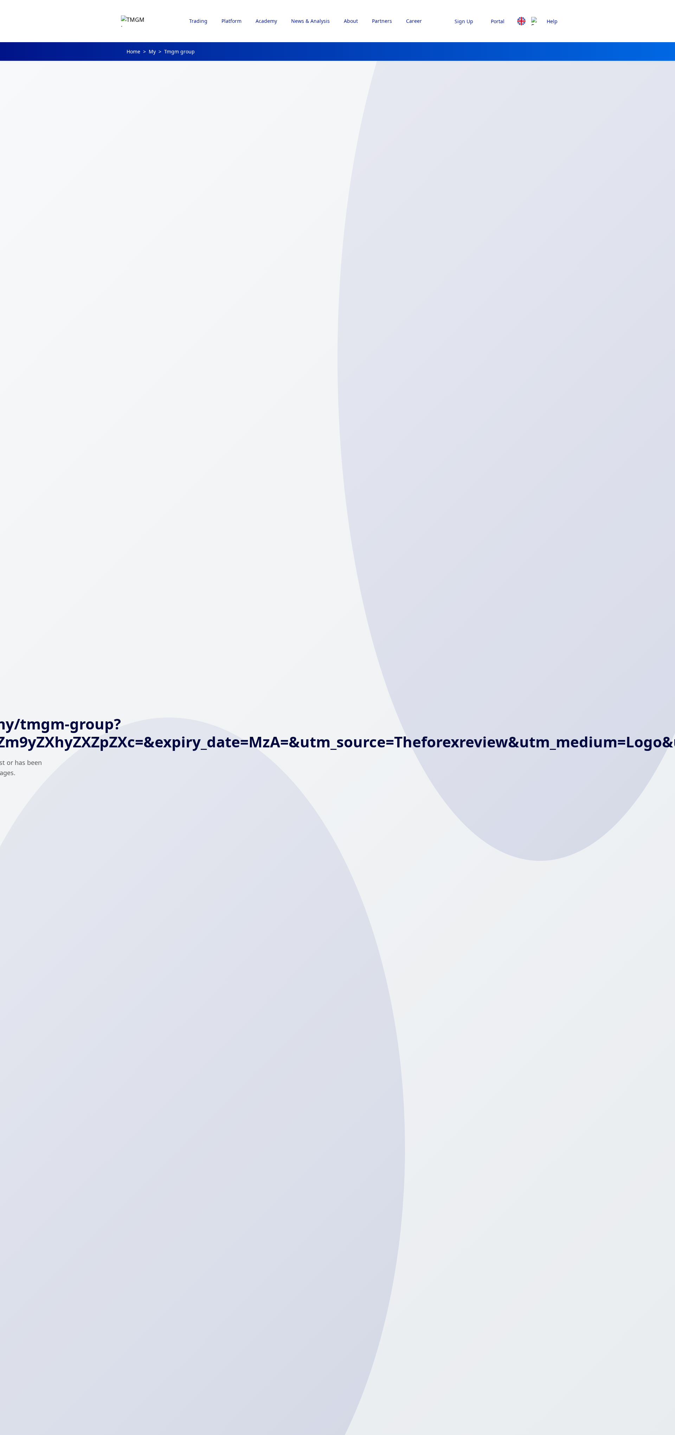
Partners (382, 21)
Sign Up (464, 21)
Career (414, 21)
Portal (497, 21)
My (152, 51)
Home (133, 51)
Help (552, 21)
